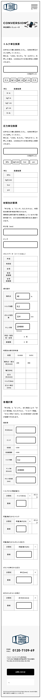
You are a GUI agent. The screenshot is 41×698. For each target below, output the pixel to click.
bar (25, 162)
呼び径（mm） (8, 226)
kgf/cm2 (16, 162)
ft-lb (34, 80)
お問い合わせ (20, 672)
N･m (6, 80)
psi (33, 162)
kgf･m (13, 80)
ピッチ (5, 239)
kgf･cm (20, 80)
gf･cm (27, 80)
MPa (7, 162)
